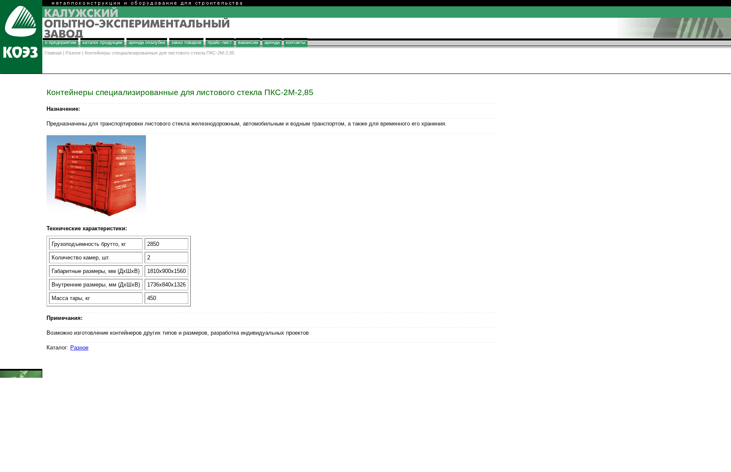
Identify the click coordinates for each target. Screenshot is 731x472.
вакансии (248, 42)
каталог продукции (102, 42)
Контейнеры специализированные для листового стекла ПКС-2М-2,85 (159, 52)
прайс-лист (220, 42)
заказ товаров (186, 42)
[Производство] (21, 71)
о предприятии (60, 42)
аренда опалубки (147, 42)
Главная (53, 52)
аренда (272, 42)
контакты (295, 42)
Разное (73, 52)
